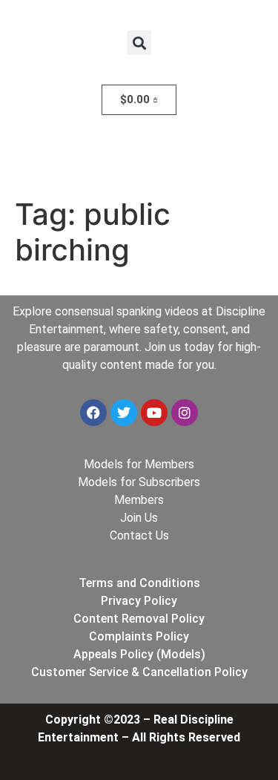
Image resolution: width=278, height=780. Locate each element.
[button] (139, 42)
